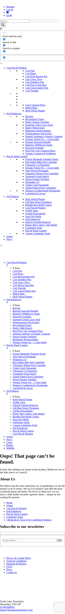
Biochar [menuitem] (17, 308)
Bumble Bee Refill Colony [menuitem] (26, 416)
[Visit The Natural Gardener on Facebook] (6, 552)
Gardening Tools (33, 227)
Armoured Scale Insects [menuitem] (24, 373)
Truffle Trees (31, 210)
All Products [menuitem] (12, 391)
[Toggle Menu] (1, 63)
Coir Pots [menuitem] (17, 271)
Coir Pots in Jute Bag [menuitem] (23, 285)
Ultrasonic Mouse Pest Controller (41, 173)
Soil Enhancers (13, 113)
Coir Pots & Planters (16, 67)
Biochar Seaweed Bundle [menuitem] (25, 311)
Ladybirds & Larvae (35, 193)
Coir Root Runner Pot (36, 76)
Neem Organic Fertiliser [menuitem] (25, 336)
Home (9, 502)
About (9, 236)
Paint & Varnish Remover (38, 222)
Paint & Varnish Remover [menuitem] (25, 405)
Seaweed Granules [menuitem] (22, 316)
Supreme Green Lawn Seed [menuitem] (26, 319)
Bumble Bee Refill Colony (38, 205)
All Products (12, 196)
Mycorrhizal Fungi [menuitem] (22, 325)
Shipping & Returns (16, 563)
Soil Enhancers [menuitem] (13, 299)
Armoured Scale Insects (37, 176)
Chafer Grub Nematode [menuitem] (24, 368)
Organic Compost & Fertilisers (40, 153)
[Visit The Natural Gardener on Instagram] (2, 552)
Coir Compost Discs (35, 105)
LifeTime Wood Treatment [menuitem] (26, 408)
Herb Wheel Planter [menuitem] (22, 296)
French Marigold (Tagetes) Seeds (41, 159)
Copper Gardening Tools (37, 233)
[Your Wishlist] (7, 12)
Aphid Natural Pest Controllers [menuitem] (28, 376)
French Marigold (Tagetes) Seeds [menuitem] (29, 353)
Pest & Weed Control (16, 156)
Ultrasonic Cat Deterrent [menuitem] (25, 371)
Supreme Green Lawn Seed (39, 125)
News (9, 239)
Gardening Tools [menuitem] (21, 422)
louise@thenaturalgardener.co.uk (16, 610)
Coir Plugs (30, 73)
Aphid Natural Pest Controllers (40, 187)
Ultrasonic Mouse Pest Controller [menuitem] (29, 365)
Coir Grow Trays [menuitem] (21, 282)
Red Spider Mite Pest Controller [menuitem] (28, 362)
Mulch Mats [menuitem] (19, 293)
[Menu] (1, 245)
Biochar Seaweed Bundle (38, 142)
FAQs (9, 566)
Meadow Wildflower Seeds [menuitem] (26, 313)
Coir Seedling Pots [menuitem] (22, 279)
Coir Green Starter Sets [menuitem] (24, 291)
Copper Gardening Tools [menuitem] (25, 425)
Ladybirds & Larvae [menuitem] (23, 388)
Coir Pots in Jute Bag (35, 85)
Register (10, 6)
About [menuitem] (9, 436)
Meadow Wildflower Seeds (38, 145)
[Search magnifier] (3, 25)
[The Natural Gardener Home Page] (10, 596)
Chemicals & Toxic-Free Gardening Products (28, 519)
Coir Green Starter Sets (36, 87)
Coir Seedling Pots (34, 82)
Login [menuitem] (9, 442)
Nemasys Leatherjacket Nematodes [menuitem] (30, 385)
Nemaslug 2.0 (32, 182)
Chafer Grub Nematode (37, 185)
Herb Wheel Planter (35, 110)
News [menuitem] (9, 439)
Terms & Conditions (16, 561)
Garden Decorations (35, 213)
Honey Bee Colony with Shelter (41, 225)
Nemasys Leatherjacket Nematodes (42, 190)
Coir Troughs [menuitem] (19, 288)
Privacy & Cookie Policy (18, 558)
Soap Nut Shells (33, 216)
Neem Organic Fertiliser (37, 122)
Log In (9, 9)
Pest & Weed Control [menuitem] (16, 345)
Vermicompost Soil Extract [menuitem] (26, 322)
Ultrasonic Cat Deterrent (37, 165)
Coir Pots (30, 70)
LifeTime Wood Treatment (38, 202)
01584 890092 (7, 607)
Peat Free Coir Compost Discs (40, 150)
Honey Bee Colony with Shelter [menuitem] (29, 413)
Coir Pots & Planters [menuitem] (16, 262)
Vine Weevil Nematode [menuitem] (24, 356)
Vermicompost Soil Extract (38, 133)
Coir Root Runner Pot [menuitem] (24, 276)
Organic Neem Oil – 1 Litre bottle (42, 139)
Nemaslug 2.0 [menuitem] (20, 359)
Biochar (29, 116)
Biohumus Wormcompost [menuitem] (25, 339)
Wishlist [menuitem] (10, 448)
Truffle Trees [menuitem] (19, 402)
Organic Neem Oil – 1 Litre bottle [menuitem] (29, 342)
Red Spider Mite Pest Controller (41, 162)
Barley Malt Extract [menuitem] (22, 328)
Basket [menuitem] (9, 445)
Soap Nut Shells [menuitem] (21, 419)
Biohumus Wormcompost (38, 130)
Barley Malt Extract (35, 127)
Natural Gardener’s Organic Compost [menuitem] (31, 333)
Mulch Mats (31, 107)
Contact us (11, 572)
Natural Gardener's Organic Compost (43, 136)
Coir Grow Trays (33, 79)
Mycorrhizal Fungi (34, 119)
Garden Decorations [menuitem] (23, 411)
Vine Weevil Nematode (36, 170)
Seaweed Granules (34, 147)
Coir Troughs (31, 90)
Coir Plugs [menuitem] (18, 273)
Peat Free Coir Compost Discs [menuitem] (28, 331)
